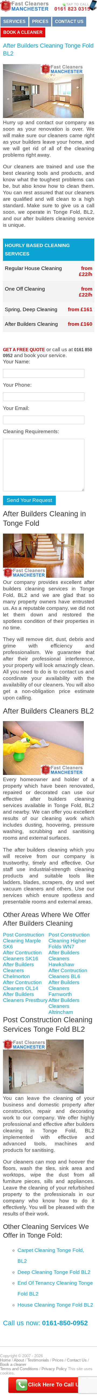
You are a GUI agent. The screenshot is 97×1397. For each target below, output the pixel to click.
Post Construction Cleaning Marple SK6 (23, 940)
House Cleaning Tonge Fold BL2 (55, 1305)
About (19, 1360)
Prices (40, 21)
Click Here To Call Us (55, 1385)
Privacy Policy (54, 1369)
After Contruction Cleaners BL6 (67, 973)
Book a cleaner (23, 32)
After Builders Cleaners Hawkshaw (63, 958)
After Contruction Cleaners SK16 (22, 955)
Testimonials (38, 1360)
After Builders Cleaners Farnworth (63, 988)
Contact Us (69, 21)
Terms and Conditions (19, 1369)
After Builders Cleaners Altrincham (63, 1006)
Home (5, 1360)
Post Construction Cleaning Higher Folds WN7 (69, 940)
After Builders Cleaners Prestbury (25, 997)
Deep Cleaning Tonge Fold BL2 (54, 1272)
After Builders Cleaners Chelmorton (18, 970)
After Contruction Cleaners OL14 (22, 985)
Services (14, 21)
